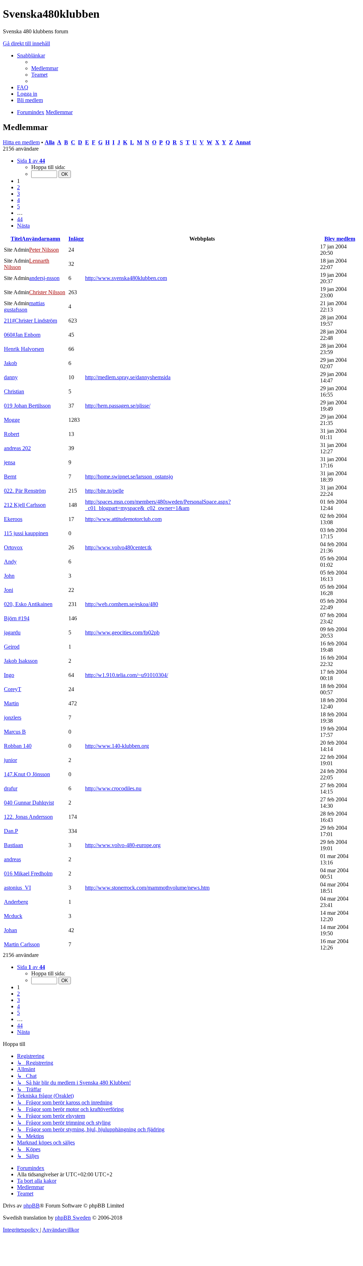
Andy (10, 562)
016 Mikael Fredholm (28, 873)
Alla (50, 142)
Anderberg (16, 902)
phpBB (31, 1206)
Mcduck (13, 916)
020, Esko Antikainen (28, 604)
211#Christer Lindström (30, 321)
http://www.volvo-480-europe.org (123, 845)
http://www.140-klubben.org (117, 746)
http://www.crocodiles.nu (113, 788)
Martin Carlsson (22, 944)
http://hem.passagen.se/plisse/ (117, 406)
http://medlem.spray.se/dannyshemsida (128, 377)
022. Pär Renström (25, 491)
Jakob (10, 363)
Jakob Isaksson (21, 661)
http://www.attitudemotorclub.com (123, 519)
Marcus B (15, 732)
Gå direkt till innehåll (26, 43)
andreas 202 (17, 448)
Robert (11, 434)
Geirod (11, 647)
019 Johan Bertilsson (27, 406)
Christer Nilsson (47, 292)
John (9, 576)
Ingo (9, 675)
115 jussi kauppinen (26, 533)
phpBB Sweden (73, 1218)
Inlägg (76, 239)
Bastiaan (13, 845)
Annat (243, 142)
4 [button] (18, 200)
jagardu (12, 632)
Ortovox (13, 547)
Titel (16, 239)
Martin (11, 703)
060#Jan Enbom (22, 335)
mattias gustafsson (24, 306)
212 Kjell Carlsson (25, 505)
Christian (14, 391)
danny (11, 377)
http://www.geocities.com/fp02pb (122, 632)
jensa (9, 462)
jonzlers (12, 718)
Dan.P (11, 831)
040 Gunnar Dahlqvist (29, 803)
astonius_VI (17, 888)
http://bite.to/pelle (104, 491)
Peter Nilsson (44, 250)
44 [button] (20, 219)
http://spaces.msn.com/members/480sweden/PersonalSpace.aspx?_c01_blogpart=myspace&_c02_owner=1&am (158, 505)
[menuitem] (44, 68)
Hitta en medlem (21, 142)
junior (10, 760)
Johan (10, 930)
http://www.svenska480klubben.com (126, 278)
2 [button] (18, 187)
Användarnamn (41, 239)
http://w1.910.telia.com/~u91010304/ (126, 675)
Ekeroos (13, 519)
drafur (10, 788)
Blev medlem (339, 239)
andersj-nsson (44, 278)
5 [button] (18, 206)
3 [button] (18, 194)
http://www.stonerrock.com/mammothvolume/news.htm (147, 888)
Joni (8, 590)
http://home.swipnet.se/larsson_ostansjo (129, 477)
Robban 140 (18, 746)
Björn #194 (16, 618)
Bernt (10, 477)
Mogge (12, 420)
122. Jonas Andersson (28, 817)
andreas (12, 859)
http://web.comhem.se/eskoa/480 (121, 604)
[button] (31, 161)
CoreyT (12, 689)
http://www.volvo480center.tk (118, 547)
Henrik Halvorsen (24, 349)
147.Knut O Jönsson (27, 774)
